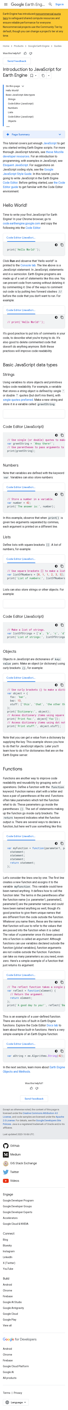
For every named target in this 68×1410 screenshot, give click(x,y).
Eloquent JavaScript (15, 165)
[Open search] (50, 4)
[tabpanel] (34, 249)
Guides (57, 46)
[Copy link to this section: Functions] (26, 769)
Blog (5, 1239)
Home (6, 46)
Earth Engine (35, 4)
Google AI (8, 1372)
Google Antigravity (13, 1308)
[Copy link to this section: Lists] (14, 537)
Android (7, 1284)
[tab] (21, 237)
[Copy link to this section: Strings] (18, 375)
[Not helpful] (30, 53)
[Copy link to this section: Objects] (20, 652)
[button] (34, 134)
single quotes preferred (18, 400)
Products (18, 46)
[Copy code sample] (62, 245)
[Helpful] (25, 53)
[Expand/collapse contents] (23, 86)
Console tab (28, 265)
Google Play (9, 1319)
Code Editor (10, 182)
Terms (6, 1392)
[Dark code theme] (56, 245)
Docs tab (52, 1025)
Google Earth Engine (38, 46)
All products (10, 1377)
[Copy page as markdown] (43, 76)
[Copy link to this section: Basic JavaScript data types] (61, 365)
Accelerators (10, 1218)
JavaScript (50, 143)
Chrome (7, 1290)
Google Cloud (10, 1313)
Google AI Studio (12, 1302)
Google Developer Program (18, 1200)
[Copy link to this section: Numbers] (22, 465)
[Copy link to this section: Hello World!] (30, 205)
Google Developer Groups (17, 1206)
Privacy (18, 1392)
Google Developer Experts (17, 1212)
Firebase (8, 1296)
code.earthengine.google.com (21, 223)
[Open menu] (5, 4)
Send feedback (16, 61)
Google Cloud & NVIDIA (15, 1223)
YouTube (8, 1268)
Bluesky (7, 1245)
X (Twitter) (9, 1263)
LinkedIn (7, 1257)
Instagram (9, 1251)
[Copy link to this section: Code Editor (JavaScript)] (47, 427)
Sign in (59, 4)
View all (7, 1325)
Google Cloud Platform (16, 1366)
